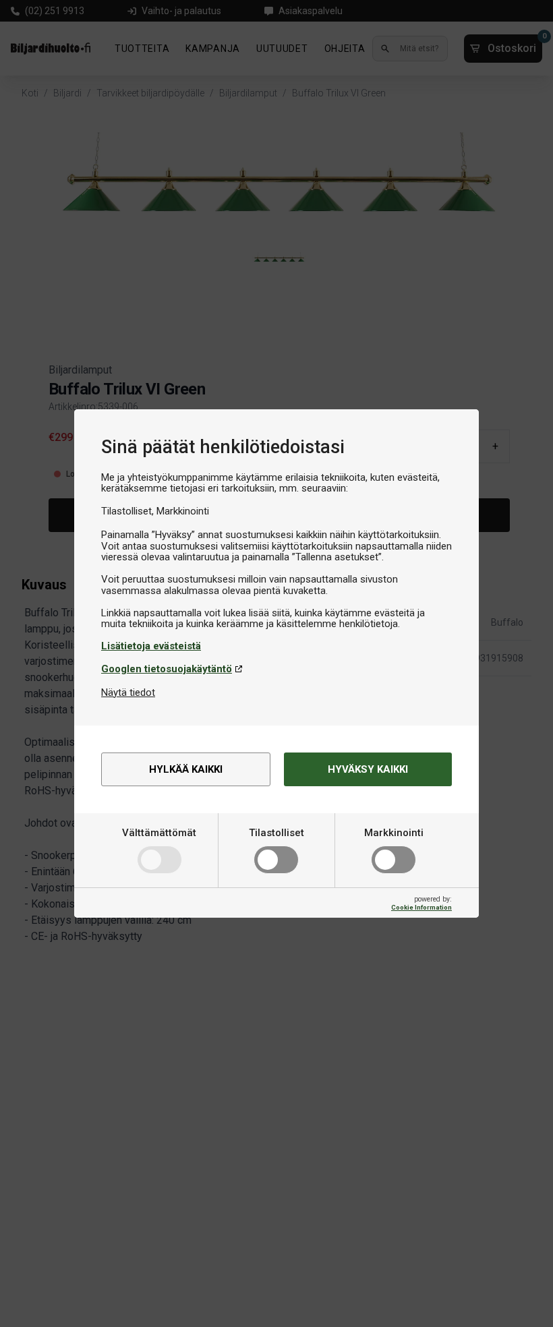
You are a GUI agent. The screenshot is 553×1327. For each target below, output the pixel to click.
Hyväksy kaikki (368, 769)
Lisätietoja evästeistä (151, 646)
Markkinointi (394, 833)
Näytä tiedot (128, 692)
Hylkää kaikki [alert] (186, 769)
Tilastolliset (276, 833)
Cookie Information (421, 907)
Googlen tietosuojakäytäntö (166, 669)
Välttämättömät (159, 833)
